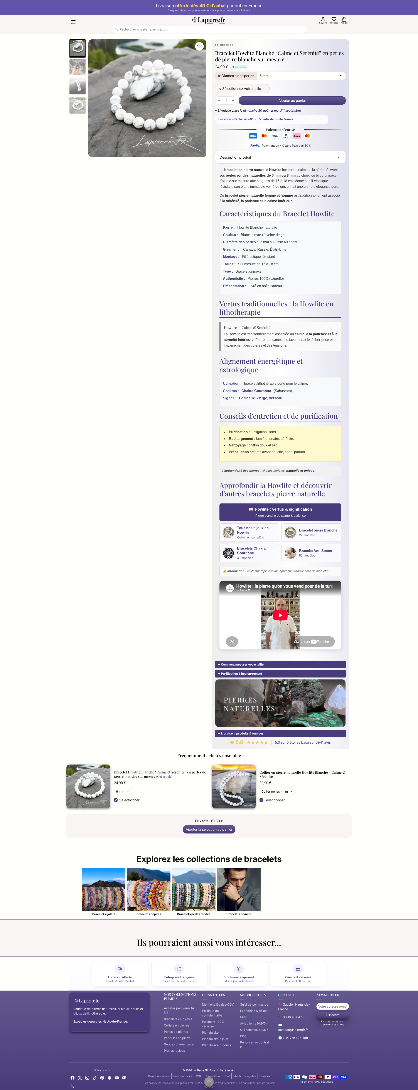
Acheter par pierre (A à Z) (179, 1010)
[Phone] (72, 1086)
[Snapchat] (109, 1077)
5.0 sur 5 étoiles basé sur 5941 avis (303, 742)
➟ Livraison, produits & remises (241, 733)
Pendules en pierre (177, 1038)
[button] (73, 20)
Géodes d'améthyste (179, 1044)
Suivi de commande (254, 1004)
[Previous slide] (68, 950)
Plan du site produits (216, 1045)
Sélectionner (129, 800)
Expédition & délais (253, 1011)
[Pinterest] (102, 1077)
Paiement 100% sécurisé (213, 1024)
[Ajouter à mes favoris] (199, 46)
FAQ (243, 1017)
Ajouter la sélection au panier (209, 829)
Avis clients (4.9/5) (253, 1023)
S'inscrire (332, 1015)
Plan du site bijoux (215, 1039)
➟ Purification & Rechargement (240, 673)
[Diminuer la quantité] (219, 100)
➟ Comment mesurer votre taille (241, 664)
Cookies (265, 1076)
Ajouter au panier (292, 100)
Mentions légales (244, 1076)
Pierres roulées (174, 1050)
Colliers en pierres (176, 1025)
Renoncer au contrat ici (254, 1044)
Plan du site (210, 1032)
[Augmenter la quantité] (233, 100)
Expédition (213, 1076)
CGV (227, 1076)
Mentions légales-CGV (218, 1004)
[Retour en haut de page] (209, 1082)
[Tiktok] (94, 1077)
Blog (243, 1036)
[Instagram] (87, 1077)
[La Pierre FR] (209, 19)
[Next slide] (349, 950)
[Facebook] (72, 1077)
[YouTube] (117, 1077)
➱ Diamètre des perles (236, 76)
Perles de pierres (176, 1031)
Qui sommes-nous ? (254, 1029)
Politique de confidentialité (212, 1013)
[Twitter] (80, 1077)
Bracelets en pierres (178, 1019)
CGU (199, 1076)
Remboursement (159, 1076)
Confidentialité (182, 1076)
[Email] (124, 1077)
